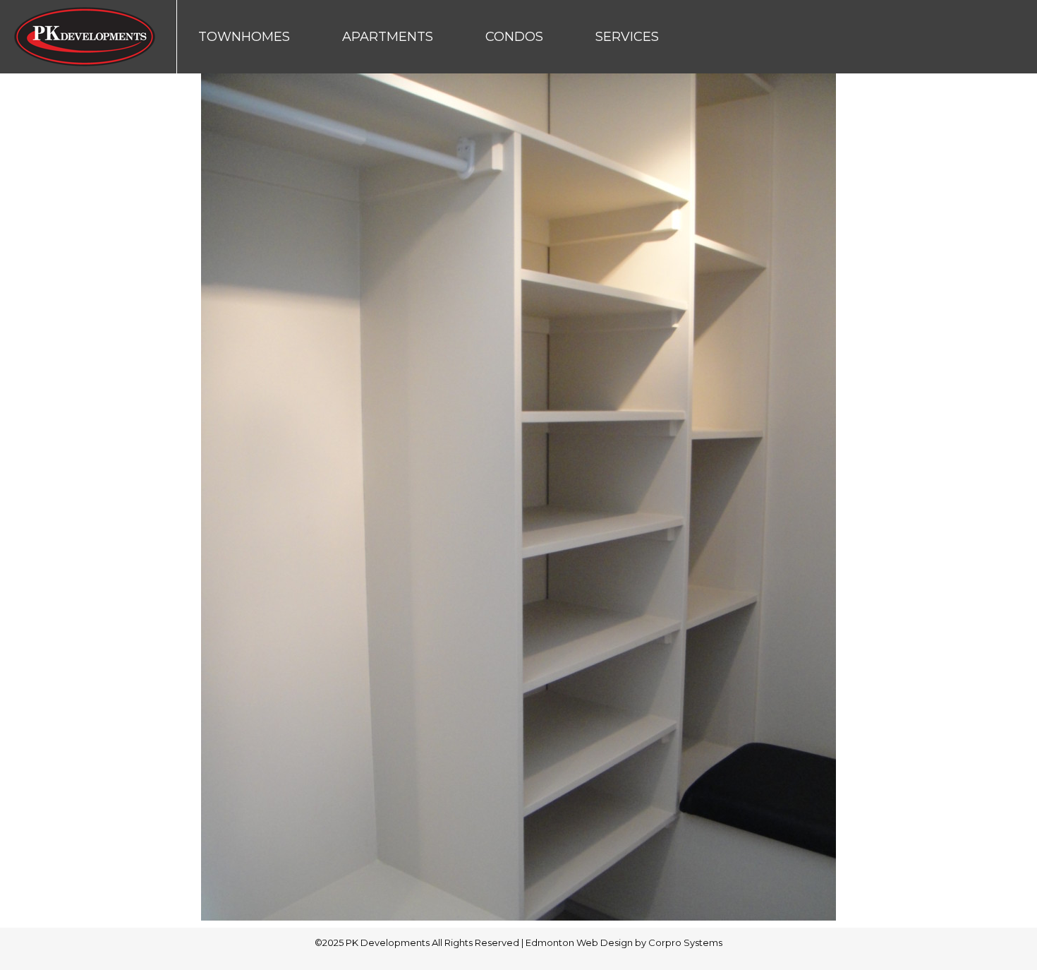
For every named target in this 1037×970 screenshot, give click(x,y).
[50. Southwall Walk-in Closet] (518, 497)
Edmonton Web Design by (587, 942)
